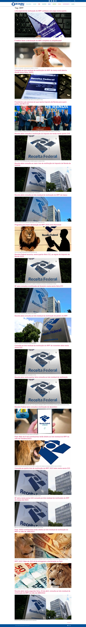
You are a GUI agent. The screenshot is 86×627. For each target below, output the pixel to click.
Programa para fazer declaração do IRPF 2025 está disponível (38, 225)
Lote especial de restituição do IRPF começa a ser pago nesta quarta (40, 11)
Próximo (69, 622)
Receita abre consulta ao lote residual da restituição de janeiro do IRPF (41, 316)
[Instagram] (53, 1)
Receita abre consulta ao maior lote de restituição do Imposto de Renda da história (43, 164)
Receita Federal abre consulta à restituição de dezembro (36, 407)
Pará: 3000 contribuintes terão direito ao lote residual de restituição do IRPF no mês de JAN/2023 (41, 531)
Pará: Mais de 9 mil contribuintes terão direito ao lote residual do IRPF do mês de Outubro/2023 (42, 438)
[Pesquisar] (74, 1)
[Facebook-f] (49, 1)
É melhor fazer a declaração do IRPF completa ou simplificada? (38, 41)
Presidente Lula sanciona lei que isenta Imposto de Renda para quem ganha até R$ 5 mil (41, 103)
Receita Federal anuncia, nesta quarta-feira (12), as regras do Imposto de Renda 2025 (42, 255)
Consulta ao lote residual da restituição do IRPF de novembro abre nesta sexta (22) (42, 346)
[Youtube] (55, 1)
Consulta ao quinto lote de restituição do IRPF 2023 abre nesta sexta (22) (42, 468)
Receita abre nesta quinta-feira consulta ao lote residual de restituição (41, 377)
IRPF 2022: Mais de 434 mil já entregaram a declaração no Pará (39, 561)
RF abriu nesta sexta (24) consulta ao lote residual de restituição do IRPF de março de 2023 (42, 499)
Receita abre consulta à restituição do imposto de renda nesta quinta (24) (42, 134)
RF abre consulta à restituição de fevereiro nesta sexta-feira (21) (39, 286)
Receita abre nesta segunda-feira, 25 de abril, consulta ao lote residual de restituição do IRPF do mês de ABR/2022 (42, 592)
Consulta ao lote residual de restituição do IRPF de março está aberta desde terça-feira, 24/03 (41, 71)
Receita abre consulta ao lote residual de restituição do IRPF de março (41, 195)
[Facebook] (68, 626)
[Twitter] (51, 1)
